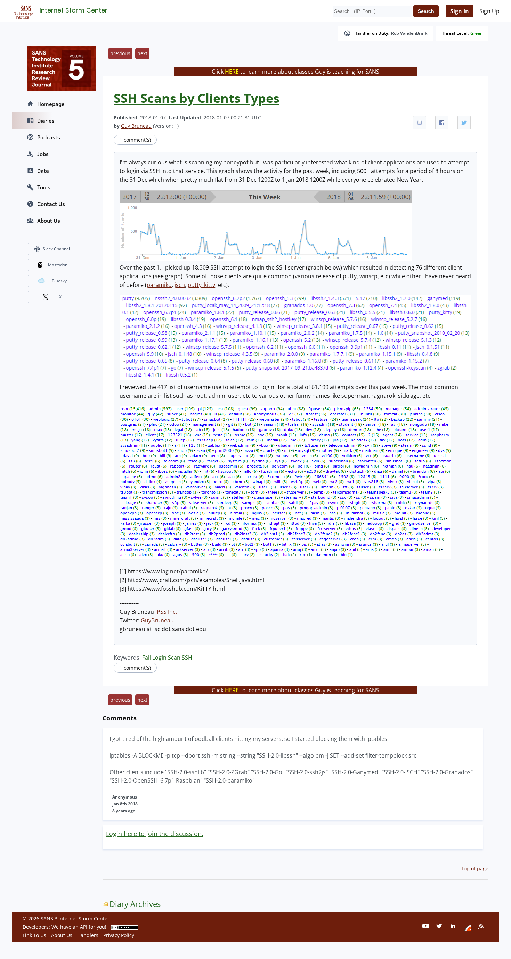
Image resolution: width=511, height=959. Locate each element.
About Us (48, 220)
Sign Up (489, 11)
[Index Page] (22, 11)
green (476, 33)
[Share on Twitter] (464, 122)
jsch (180, 285)
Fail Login (154, 657)
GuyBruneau (157, 620)
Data (43, 170)
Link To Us (34, 935)
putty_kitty (201, 285)
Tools (43, 187)
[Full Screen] (419, 122)
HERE (232, 71)
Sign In (459, 11)
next (142, 53)
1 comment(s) (135, 140)
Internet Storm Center (73, 10)
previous (120, 53)
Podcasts (48, 137)
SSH (187, 657)
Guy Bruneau (136, 126)
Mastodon (57, 265)
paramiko (159, 285)
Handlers (87, 935)
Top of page (474, 868)
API (83, 927)
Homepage (51, 104)
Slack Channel (56, 249)
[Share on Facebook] (441, 122)
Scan (174, 657)
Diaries (46, 120)
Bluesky (59, 281)
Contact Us (51, 204)
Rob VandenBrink (409, 33)
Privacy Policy (118, 935)
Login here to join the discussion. (154, 833)
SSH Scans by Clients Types (196, 98)
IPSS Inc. (166, 611)
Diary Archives (135, 904)
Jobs (43, 154)
